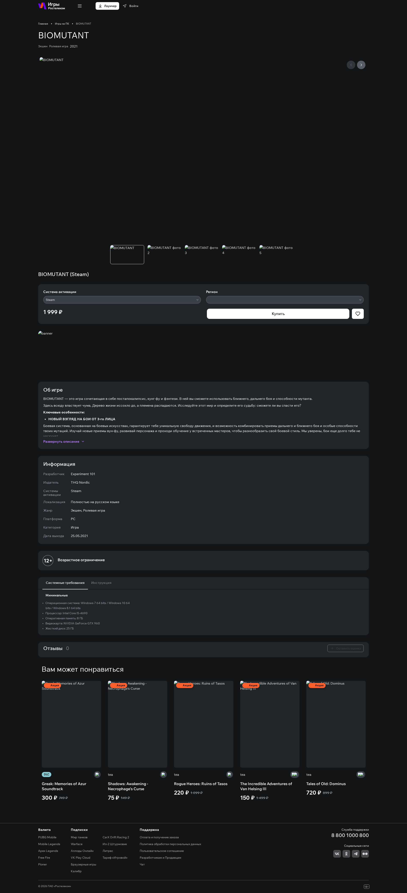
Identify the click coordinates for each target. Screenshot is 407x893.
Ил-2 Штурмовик (115, 844)
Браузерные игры (83, 864)
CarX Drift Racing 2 (116, 837)
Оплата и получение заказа (159, 837)
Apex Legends (48, 851)
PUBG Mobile (47, 837)
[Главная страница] (51, 6)
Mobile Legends (49, 844)
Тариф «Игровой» (115, 858)
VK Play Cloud (80, 858)
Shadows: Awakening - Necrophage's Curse (128, 786)
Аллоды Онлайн (82, 851)
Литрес (108, 851)
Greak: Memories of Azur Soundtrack (64, 786)
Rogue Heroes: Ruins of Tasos (200, 783)
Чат (142, 864)
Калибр (76, 871)
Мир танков (79, 837)
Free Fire (44, 858)
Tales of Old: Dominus (326, 783)
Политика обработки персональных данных (170, 844)
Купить (278, 313)
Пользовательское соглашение (162, 851)
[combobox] (122, 300)
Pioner (42, 864)
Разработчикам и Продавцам (160, 858)
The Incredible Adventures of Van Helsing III (266, 786)
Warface (76, 844)
